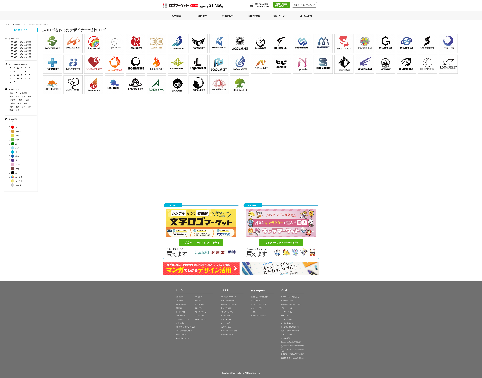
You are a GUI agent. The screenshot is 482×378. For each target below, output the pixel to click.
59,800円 (21, 51)
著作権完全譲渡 (226, 308)
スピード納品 (225, 323)
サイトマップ (285, 315)
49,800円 (21, 48)
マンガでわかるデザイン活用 (185, 327)
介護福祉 (23, 93)
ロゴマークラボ (258, 290)
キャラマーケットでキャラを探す (282, 242)
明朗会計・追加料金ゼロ (229, 304)
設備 (23, 96)
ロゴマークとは (256, 300)
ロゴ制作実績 (199, 315)
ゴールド (18, 181)
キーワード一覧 (286, 312)
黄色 (17, 135)
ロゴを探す (16, 24)
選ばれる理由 (199, 304)
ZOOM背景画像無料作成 (184, 330)
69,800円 (21, 54)
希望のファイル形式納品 (229, 330)
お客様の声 (179, 300)
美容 (27, 100)
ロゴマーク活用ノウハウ (259, 308)
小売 (23, 106)
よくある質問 (180, 312)
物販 (17, 106)
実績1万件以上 (226, 327)
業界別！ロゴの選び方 (258, 315)
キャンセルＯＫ (226, 319)
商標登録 (179, 308)
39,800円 (21, 45)
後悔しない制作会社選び (259, 297)
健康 (17, 110)
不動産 (12, 103)
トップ (8, 24)
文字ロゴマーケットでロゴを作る (202, 242)
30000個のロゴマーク (228, 297)
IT (16, 93)
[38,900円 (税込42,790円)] (385, 43)
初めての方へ (180, 297)
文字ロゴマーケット (182, 338)
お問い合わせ (180, 315)
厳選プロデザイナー (227, 300)
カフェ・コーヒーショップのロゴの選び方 (292, 350)
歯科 (30, 106)
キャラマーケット (182, 334)
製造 (17, 96)
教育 (30, 96)
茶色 (17, 168)
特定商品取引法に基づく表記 (291, 304)
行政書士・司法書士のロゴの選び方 (292, 354)
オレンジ (18, 131)
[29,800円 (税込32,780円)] (93, 43)
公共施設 (13, 100)
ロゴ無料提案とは (287, 323)
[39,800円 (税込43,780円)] (52, 43)
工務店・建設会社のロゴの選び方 (292, 358)
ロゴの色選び (180, 323)
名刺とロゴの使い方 (288, 334)
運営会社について (287, 300)
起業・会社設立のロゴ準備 (290, 330)
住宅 (19, 103)
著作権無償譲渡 (181, 304)
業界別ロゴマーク (201, 312)
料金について (199, 300)
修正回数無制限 (226, 315)
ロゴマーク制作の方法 (258, 304)
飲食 (21, 100)
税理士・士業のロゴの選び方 (291, 342)
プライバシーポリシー (288, 308)
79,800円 (21, 57)
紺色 (17, 156)
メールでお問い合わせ (306, 5)
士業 (11, 93)
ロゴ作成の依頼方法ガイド (290, 327)
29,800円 (21, 42)
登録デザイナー (200, 308)
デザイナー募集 (286, 319)
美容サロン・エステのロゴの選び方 (292, 346)
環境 (11, 110)
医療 (11, 96)
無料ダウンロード (201, 319)
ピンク (18, 164)
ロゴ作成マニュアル (182, 319)
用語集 (253, 312)
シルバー (18, 185)
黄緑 (17, 139)
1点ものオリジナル (227, 312)
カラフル (18, 176)
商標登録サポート (227, 334)
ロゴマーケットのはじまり (290, 297)
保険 (11, 106)
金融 (25, 103)
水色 (17, 148)
